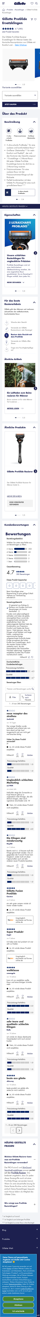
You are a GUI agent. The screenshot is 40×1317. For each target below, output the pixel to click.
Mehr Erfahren (21, 45)
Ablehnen (18, 1305)
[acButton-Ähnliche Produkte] (34, 427)
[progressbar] (18, 84)
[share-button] (32, 19)
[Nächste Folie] (35, 253)
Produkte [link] (10, 9)
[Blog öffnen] (37, 1231)
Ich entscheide (18, 1311)
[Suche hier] (36, 3)
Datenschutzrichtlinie (15, 1284)
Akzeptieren (18, 1299)
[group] (18, 65)
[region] (20, 1180)
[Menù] (3, 3)
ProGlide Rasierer (18, 1172)
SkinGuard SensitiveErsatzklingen (17, 1168)
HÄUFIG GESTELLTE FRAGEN (13, 206)
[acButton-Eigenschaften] (34, 215)
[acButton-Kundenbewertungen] (34, 524)
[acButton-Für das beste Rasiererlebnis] (34, 302)
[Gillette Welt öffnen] (37, 1249)
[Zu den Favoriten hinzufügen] (35, 19)
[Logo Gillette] (20, 3)
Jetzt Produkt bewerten (10, 32)
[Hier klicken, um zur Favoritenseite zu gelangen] (31, 3)
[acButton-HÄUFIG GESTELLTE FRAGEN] (34, 1144)
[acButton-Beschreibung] (34, 121)
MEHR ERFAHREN (14, 282)
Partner (9, 1268)
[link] (3, 9)
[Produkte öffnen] (37, 1240)
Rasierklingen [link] (19, 9)
